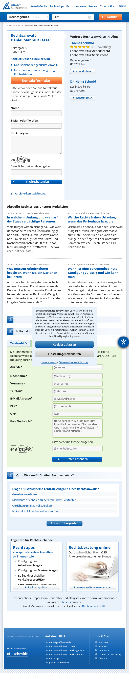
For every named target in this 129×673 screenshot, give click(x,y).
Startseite (103, 642)
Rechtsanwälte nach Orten (62, 646)
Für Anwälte (106, 6)
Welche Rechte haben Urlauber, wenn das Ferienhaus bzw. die (92, 219)
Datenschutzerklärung (73, 362)
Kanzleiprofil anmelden (60, 642)
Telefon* (16, 391)
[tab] (19, 343)
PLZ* (13, 406)
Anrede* (16, 367)
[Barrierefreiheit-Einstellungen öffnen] (123, 342)
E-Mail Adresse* (21, 398)
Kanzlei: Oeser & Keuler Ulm (30, 59)
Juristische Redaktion (59, 662)
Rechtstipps (57, 6)
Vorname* (17, 383)
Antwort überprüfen (64, 523)
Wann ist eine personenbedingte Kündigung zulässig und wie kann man (93, 273)
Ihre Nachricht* (21, 421)
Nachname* (18, 376)
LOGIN (122, 6)
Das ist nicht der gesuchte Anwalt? (36, 65)
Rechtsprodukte (76, 6)
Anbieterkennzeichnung (30, 193)
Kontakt (103, 646)
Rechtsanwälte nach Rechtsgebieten (67, 650)
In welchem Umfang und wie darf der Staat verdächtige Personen (32, 219)
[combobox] (77, 367)
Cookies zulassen (64, 344)
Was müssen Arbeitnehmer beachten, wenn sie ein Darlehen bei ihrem (32, 273)
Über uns (103, 658)
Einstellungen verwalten (64, 354)
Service (92, 6)
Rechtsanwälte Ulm (94, 606)
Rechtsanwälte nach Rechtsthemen (66, 654)
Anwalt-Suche (38, 6)
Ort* (13, 413)
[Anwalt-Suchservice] (21, 8)
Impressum (49, 362)
